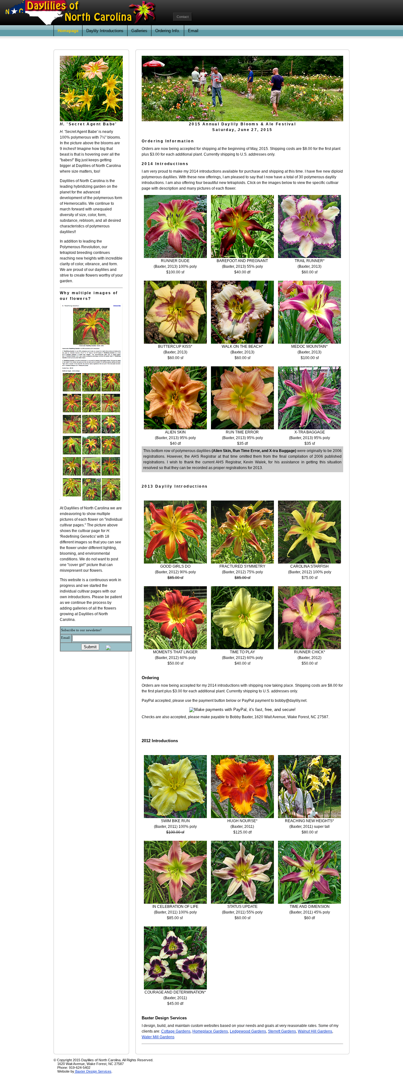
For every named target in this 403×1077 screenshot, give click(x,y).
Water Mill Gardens (158, 1037)
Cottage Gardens (175, 1031)
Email (193, 30)
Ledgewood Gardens (248, 1031)
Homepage (68, 30)
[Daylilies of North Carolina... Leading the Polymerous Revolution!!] (91, 120)
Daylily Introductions (104, 30)
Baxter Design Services (92, 1071)
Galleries (139, 30)
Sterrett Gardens (282, 1031)
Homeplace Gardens (210, 1031)
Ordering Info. (167, 30)
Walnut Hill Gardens (315, 1031)
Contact (183, 17)
